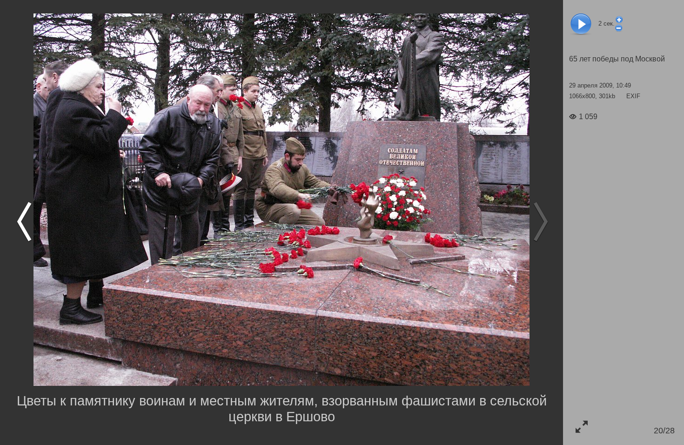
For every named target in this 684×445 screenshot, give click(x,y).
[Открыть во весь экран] (581, 427)
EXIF (633, 96)
